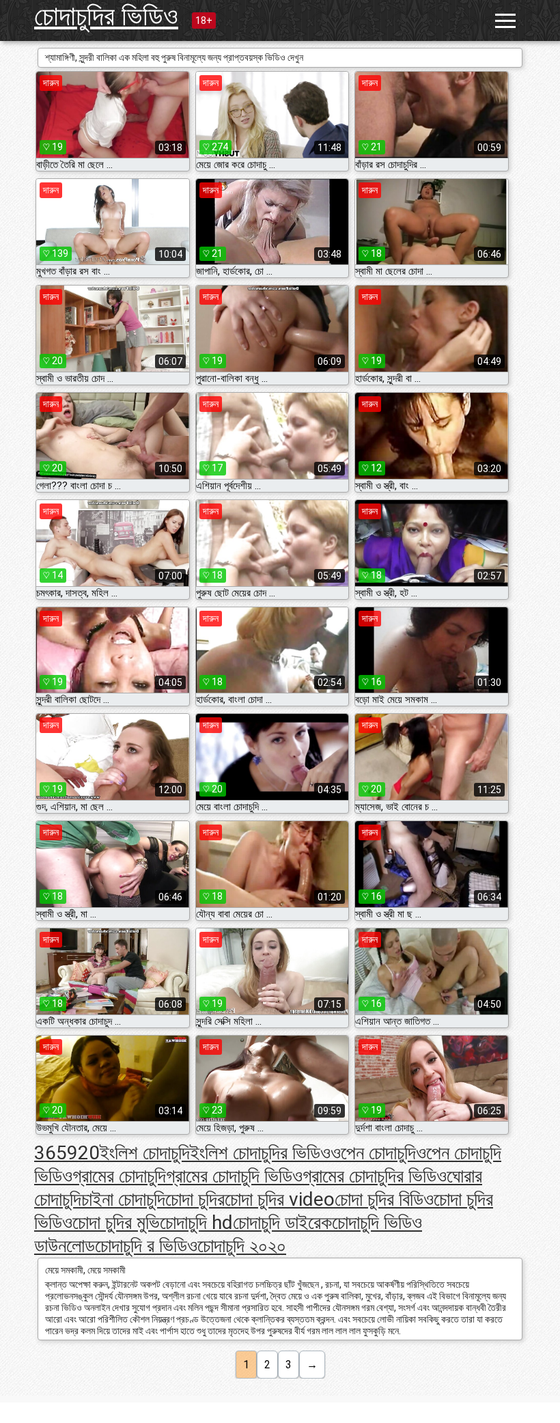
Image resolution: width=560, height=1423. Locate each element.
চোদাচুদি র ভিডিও (146, 1245)
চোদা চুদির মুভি (116, 1222)
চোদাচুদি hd (196, 1222)
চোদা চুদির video (280, 1199)
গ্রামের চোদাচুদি (119, 1176)
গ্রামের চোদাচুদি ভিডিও (234, 1176)
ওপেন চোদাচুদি (373, 1153)
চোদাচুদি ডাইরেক (282, 1222)
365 (50, 1153)
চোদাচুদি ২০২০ (241, 1245)
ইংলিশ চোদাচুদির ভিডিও (260, 1153)
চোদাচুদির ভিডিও (106, 16)
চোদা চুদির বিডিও (384, 1199)
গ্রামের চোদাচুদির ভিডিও (375, 1176)
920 (83, 1153)
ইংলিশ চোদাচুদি (145, 1153)
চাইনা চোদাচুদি (123, 1199)
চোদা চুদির (195, 1199)
